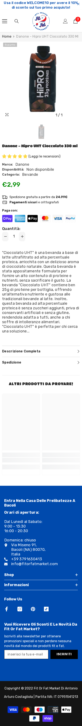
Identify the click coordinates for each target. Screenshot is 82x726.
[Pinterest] (33, 609)
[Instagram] (20, 609)
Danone (22, 164)
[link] (21, 460)
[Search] (16, 21)
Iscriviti (64, 654)
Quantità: (11, 228)
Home (6, 36)
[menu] (4, 21)
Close (78, 4)
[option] (41, 80)
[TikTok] (46, 609)
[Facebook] (6, 609)
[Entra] (65, 21)
